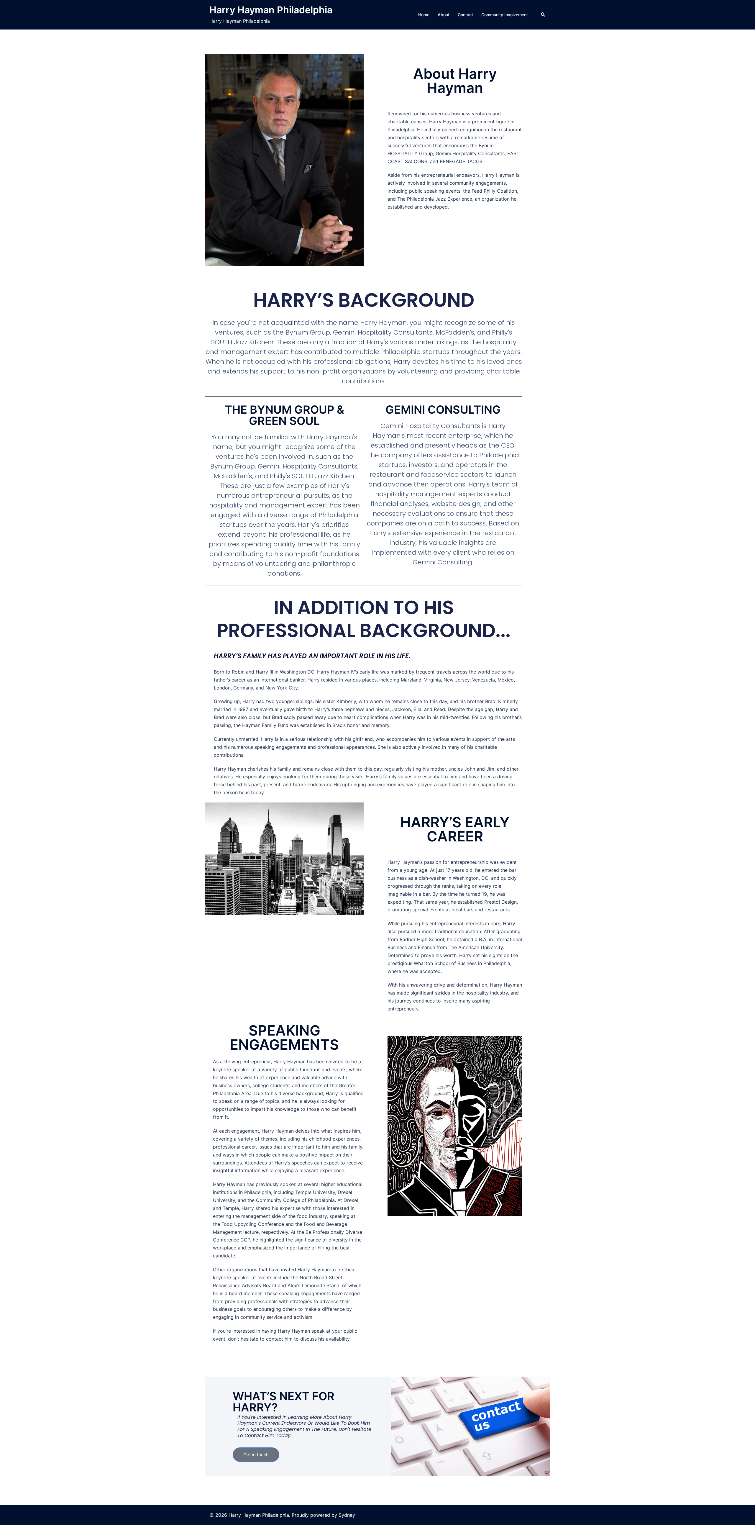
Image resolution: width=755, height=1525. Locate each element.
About (443, 14)
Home (423, 14)
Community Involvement (504, 14)
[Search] (543, 14)
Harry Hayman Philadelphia (270, 10)
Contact (465, 14)
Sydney (347, 1515)
